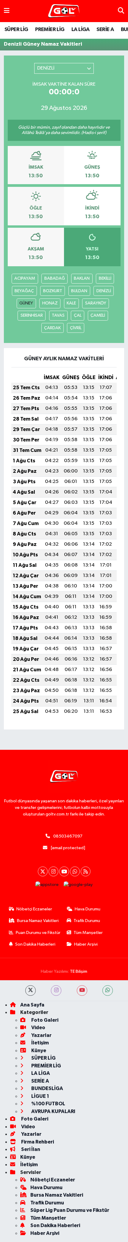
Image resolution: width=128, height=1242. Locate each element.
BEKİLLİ (105, 278)
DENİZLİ (103, 291)
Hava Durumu (87, 909)
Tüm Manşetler (88, 932)
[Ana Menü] (7, 10)
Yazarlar (40, 1035)
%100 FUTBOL (47, 1103)
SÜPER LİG (16, 29)
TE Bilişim (78, 971)
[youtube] (82, 990)
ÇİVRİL (76, 328)
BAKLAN (82, 278)
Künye (38, 1050)
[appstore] (47, 886)
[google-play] (78, 886)
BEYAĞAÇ (24, 291)
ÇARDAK (52, 328)
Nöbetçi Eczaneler (34, 909)
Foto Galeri (44, 1020)
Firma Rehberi (37, 1141)
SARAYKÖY (95, 303)
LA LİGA (80, 29)
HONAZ (50, 303)
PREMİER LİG (49, 29)
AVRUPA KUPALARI (52, 1111)
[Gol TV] (63, 11)
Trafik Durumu (87, 920)
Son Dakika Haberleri (35, 944)
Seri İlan (30, 1149)
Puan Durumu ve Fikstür (38, 932)
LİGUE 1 (39, 1096)
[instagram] (56, 990)
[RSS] (85, 871)
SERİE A (105, 29)
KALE (71, 303)
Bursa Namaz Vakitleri (38, 920)
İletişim (39, 1042)
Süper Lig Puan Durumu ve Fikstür (69, 1210)
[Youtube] (64, 871)
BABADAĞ (54, 278)
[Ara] (121, 10)
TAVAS (58, 315)
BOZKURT (52, 291)
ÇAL (78, 315)
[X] (43, 871)
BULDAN (79, 291)
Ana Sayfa (32, 1004)
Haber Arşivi (86, 944)
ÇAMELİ (97, 315)
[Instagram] (53, 871)
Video (37, 1027)
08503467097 (67, 836)
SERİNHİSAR (32, 315)
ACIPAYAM (24, 278)
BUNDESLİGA (46, 1088)
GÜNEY (26, 303)
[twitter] (30, 990)
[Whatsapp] (75, 871)
